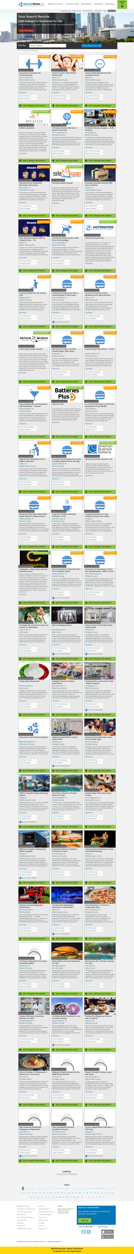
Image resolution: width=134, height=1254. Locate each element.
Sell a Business (86, 4)
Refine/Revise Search (90, 46)
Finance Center (76, 11)
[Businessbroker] (31, 4)
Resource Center (88, 11)
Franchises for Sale (72, 4)
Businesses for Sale (55, 4)
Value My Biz (98, 11)
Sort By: (22, 45)
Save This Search (26, 30)
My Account (111, 10)
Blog (104, 11)
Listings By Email (66, 11)
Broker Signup (110, 4)
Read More (23, 92)
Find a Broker (98, 4)
